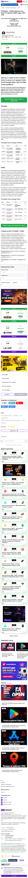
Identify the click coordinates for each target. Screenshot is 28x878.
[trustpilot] (4, 860)
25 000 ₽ (20, 348)
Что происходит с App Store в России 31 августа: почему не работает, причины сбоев (13, 748)
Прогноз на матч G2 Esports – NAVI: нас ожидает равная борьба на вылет (12, 517)
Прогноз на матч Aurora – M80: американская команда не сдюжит (13, 506)
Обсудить (7, 394)
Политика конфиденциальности (8, 786)
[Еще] (26, 1)
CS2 (21, 415)
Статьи (3, 683)
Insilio (23, 420)
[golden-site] (7, 856)
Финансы (3, 792)
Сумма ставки (4, 269)
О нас (2, 780)
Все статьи (9, 683)
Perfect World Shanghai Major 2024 (10, 420)
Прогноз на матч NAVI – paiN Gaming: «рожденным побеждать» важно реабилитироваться (11, 588)
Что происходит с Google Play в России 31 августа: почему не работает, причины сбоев (14, 726)
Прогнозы (15, 415)
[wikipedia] (15, 856)
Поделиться (13, 430)
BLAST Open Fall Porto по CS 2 (10, 4)
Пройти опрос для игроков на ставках (14, 225)
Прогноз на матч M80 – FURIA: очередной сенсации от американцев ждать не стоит (13, 576)
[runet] (2, 856)
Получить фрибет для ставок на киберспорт (14, 99)
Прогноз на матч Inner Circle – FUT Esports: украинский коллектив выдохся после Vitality (14, 495)
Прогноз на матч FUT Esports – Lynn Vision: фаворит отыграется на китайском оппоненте (13, 541)
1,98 (2, 261)
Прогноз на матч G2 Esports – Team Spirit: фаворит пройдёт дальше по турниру (12, 600)
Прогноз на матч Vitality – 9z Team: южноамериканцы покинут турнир (11, 564)
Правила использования (6, 784)
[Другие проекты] (5, 1)
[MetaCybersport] (6, 810)
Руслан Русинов (10, 32)
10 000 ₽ (20, 52)
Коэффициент (4, 275)
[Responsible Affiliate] (6, 864)
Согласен (14, 875)
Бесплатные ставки (6, 415)
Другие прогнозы (7, 449)
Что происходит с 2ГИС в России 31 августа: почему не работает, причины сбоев (12, 771)
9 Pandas (3, 423)
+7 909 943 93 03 (8, 837)
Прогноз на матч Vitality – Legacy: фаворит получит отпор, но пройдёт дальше (13, 483)
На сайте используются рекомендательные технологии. (13, 852)
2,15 (10, 257)
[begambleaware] (12, 860)
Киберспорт (4, 418)
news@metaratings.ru (9, 835)
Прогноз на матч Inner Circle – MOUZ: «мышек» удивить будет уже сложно (11, 553)
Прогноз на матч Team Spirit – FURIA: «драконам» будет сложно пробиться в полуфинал (12, 458)
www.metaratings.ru (16, 814)
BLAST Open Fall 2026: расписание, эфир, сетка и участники (7, 655)
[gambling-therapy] (21, 860)
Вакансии (3, 782)
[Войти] (24, 1)
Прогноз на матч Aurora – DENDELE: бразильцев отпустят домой (11, 629)
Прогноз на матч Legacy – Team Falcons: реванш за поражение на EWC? (12, 529)
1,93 (10, 252)
